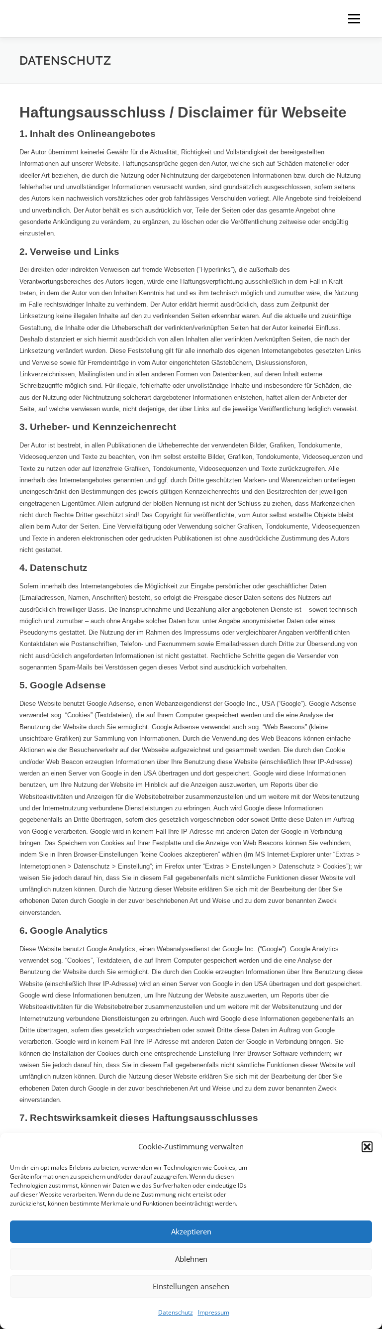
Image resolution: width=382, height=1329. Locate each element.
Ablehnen (191, 1259)
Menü (354, 18)
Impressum (213, 1312)
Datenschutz (175, 1312)
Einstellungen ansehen (191, 1286)
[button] (367, 1147)
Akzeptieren (191, 1231)
